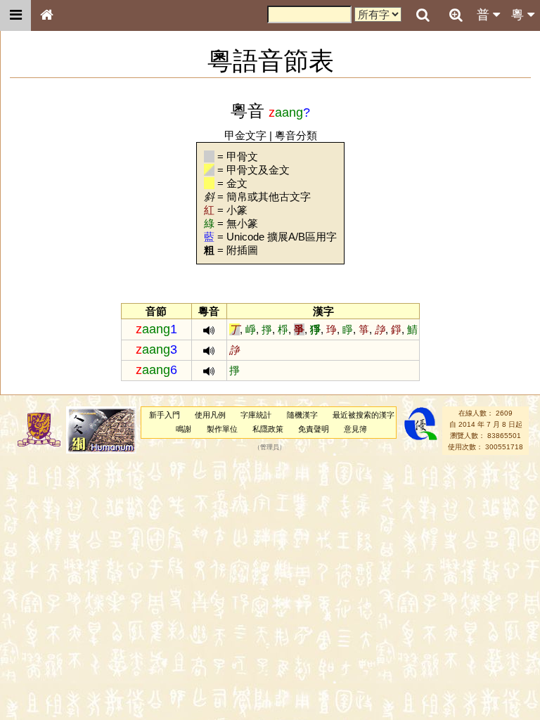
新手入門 (164, 415)
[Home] (46, 15)
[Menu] (15, 15)
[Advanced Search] (455, 15)
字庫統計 (255, 415)
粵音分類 (296, 135)
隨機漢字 (302, 415)
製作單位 (222, 429)
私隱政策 (267, 429)
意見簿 (355, 429)
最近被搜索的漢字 (363, 415)
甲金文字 (245, 135)
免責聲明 (313, 429)
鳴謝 (183, 429)
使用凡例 (210, 415)
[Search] (422, 15)
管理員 (269, 447)
